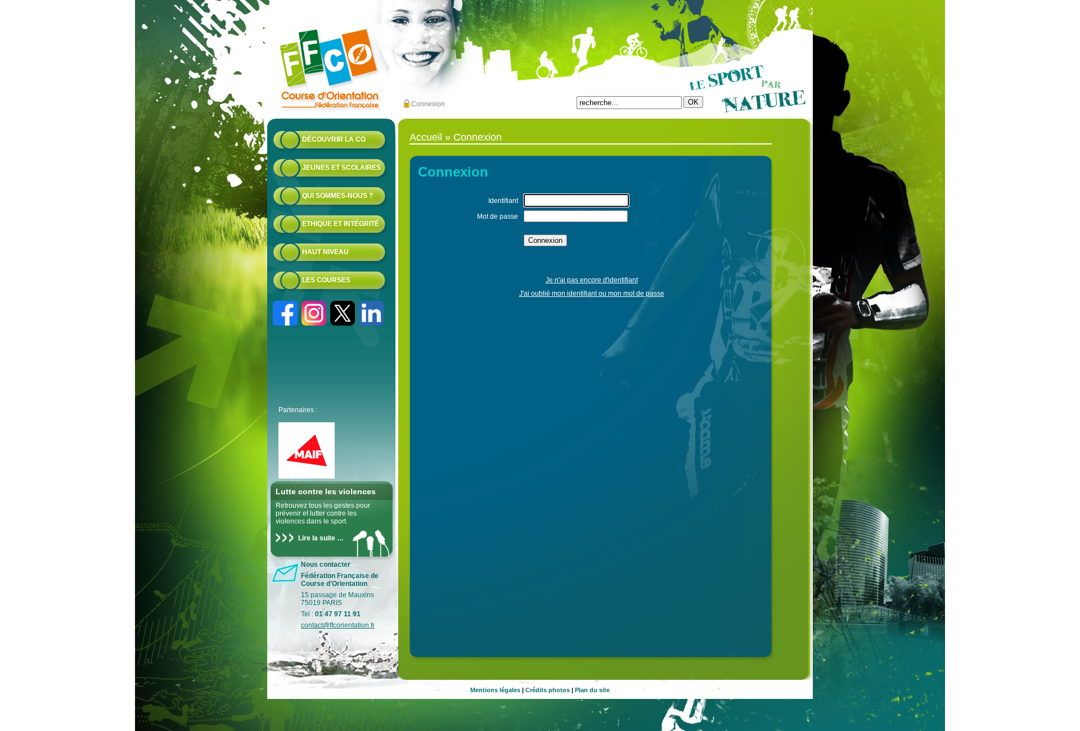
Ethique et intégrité (340, 224)
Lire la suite (316, 538)
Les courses (326, 280)
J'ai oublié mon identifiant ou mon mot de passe (591, 293)
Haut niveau (325, 252)
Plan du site (592, 690)
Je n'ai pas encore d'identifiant (592, 280)
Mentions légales (495, 690)
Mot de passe (497, 216)
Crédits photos (547, 690)
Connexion (428, 104)
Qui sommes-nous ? (337, 196)
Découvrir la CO (334, 139)
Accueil (426, 137)
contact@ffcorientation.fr (338, 625)
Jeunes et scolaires (341, 168)
